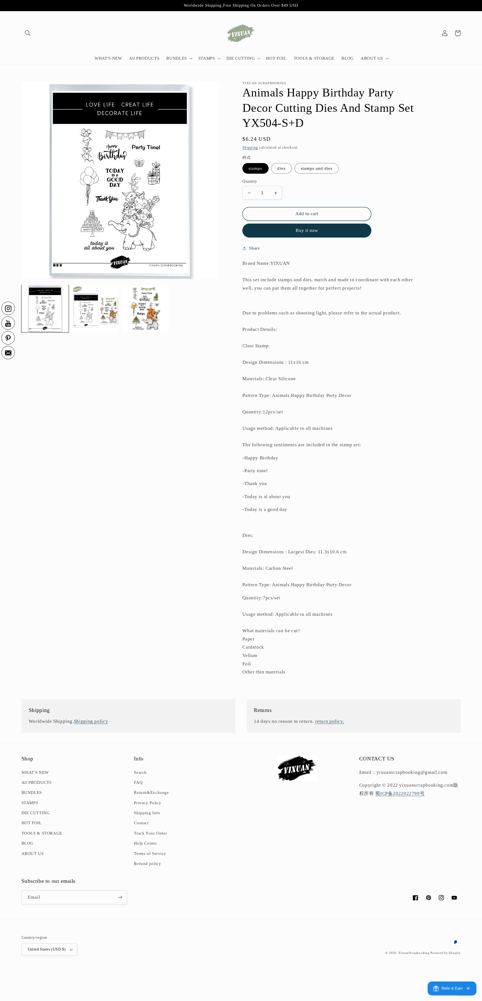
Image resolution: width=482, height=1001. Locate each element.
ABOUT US (32, 853)
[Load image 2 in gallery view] (95, 308)
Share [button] (254, 248)
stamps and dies (317, 168)
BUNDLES (31, 792)
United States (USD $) (47, 949)
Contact (141, 823)
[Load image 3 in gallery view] (145, 308)
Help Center (145, 843)
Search (140, 772)
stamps (255, 168)
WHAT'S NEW (35, 772)
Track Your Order (150, 833)
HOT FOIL (31, 823)
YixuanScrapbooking (413, 952)
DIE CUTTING (35, 813)
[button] (27, 33)
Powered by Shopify (445, 952)
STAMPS (29, 803)
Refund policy (147, 863)
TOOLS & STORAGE (41, 833)
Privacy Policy (148, 803)
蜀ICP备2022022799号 (400, 793)
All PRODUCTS (36, 782)
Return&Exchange (151, 792)
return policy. (329, 721)
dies (281, 168)
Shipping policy (91, 721)
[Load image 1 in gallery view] (45, 308)
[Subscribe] (120, 897)
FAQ (138, 782)
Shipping (250, 147)
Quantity (249, 181)
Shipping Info (147, 813)
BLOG (27, 843)
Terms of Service (150, 853)
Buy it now (307, 230)
